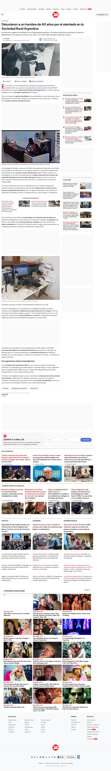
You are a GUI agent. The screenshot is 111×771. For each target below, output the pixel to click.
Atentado (5, 388)
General (27, 724)
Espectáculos (11, 724)
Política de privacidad (92, 727)
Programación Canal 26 (93, 732)
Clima (9, 722)
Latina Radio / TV (75, 722)
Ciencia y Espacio (45, 720)
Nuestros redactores (92, 734)
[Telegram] (52, 757)
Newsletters (92, 739)
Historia (43, 724)
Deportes (27, 722)
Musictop (73, 729)
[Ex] (37, 757)
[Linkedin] (43, 757)
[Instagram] (35, 757)
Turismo (43, 732)
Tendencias (28, 732)
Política (5, 521)
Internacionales (70, 521)
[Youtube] (40, 757)
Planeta (43, 727)
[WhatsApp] (49, 757)
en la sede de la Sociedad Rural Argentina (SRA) (31, 88)
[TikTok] (46, 757)
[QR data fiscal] (78, 758)
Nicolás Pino (33, 388)
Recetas (43, 729)
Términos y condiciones (93, 724)
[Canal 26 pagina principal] (55, 17)
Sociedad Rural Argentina (19, 388)
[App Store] (61, 757)
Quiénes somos (91, 720)
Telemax (73, 727)
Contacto (89, 722)
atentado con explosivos (37, 86)
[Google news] (55, 757)
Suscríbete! (86, 440)
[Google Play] (71, 757)
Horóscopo (11, 727)
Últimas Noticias (12, 720)
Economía (37, 521)
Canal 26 (7, 38)
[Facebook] (32, 757)
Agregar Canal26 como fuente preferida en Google (50, 39)
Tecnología (11, 732)
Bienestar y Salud (29, 720)
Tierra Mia (73, 724)
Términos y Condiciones (52, 763)
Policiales (5, 21)
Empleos (89, 736)
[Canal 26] (55, 747)
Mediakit (91, 729)
